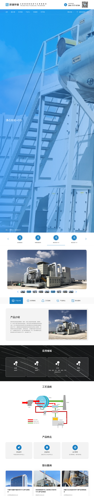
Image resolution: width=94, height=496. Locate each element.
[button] (86, 239)
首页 (7, 12)
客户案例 (20, 12)
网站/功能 (70, 12)
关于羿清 (43, 12)
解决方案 (13, 12)
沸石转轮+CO (18, 229)
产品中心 (28, 12)
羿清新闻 (35, 12)
